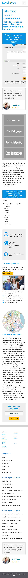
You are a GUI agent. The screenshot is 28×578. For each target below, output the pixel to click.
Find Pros (13, 418)
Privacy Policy (15, 82)
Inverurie (7, 223)
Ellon (6, 217)
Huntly (7, 219)
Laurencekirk (8, 224)
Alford (7, 212)
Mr (24, 63)
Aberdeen (7, 208)
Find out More (7, 273)
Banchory (7, 216)
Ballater (7, 214)
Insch (6, 221)
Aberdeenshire (7, 206)
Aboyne (7, 210)
